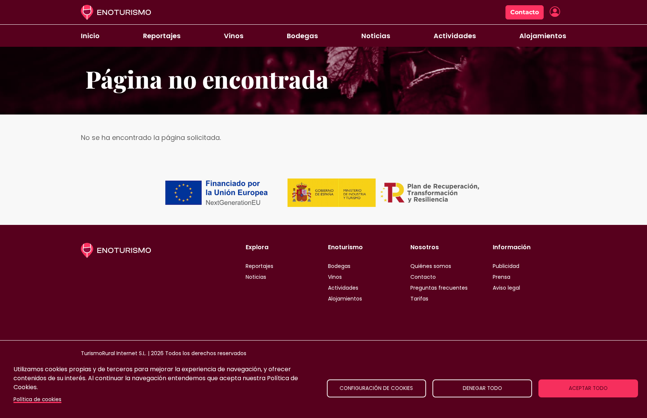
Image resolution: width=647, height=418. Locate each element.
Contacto (524, 12)
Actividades (455, 35)
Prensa (501, 277)
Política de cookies (37, 399)
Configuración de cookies (376, 388)
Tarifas (419, 298)
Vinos (233, 35)
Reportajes (161, 35)
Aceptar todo (588, 388)
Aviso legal (506, 288)
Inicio (90, 35)
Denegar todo (482, 388)
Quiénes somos (430, 266)
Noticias (375, 35)
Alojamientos (542, 35)
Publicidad (506, 266)
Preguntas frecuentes (439, 288)
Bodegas (302, 35)
